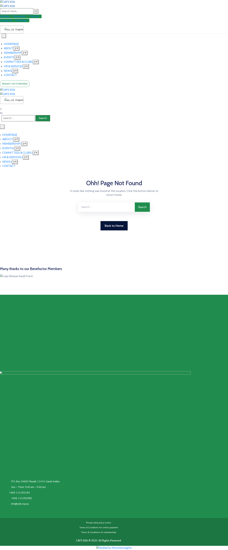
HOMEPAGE (11, 44)
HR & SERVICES (13, 66)
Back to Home (114, 226)
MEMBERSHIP (12, 53)
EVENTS (9, 57)
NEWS (8, 71)
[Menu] (16, 48)
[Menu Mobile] (4, 36)
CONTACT (10, 75)
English (17, 29)
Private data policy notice (98, 522)
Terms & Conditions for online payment (98, 527)
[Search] (36, 11)
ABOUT (8, 48)
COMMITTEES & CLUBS (18, 62)
